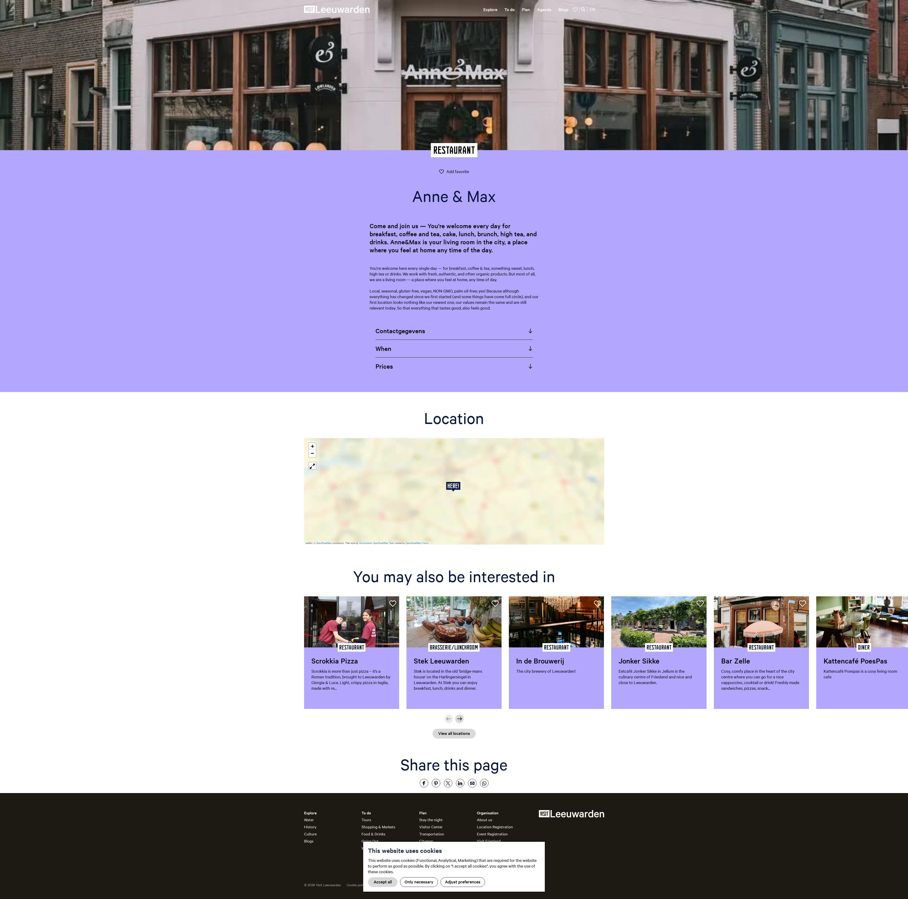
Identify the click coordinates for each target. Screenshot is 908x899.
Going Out (370, 840)
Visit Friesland (489, 840)
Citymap (426, 840)
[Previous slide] (448, 719)
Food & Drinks (373, 833)
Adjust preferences (462, 881)
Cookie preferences (361, 884)
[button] (454, 486)
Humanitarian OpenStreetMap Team (376, 543)
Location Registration (495, 826)
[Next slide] (459, 719)
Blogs (308, 840)
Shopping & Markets (378, 826)
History (310, 826)
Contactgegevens (400, 331)
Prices (384, 366)
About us (484, 819)
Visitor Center (431, 826)
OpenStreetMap (324, 543)
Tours (366, 819)
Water (309, 819)
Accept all (383, 881)
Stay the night (431, 819)
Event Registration (492, 833)
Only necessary (419, 881)
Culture (310, 833)
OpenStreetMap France (417, 543)
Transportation (431, 833)
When (383, 348)
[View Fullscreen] (312, 465)
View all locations (454, 733)
